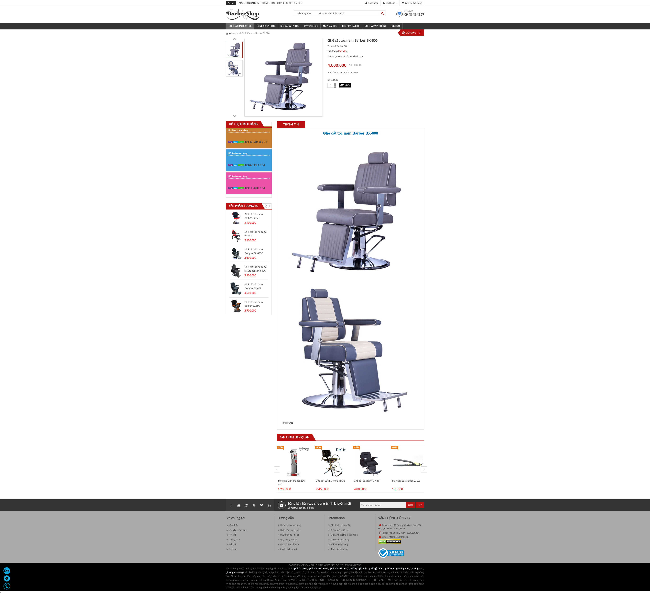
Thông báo (234, 539)
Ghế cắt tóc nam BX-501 (367, 480)
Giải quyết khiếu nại (340, 530)
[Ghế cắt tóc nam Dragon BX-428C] (236, 253)
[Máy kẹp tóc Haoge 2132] (407, 462)
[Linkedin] (269, 505)
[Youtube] (238, 505)
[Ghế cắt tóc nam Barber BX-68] (236, 218)
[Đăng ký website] (391, 553)
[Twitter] (261, 505)
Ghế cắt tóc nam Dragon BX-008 (253, 286)
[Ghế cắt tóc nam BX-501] (369, 462)
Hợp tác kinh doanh (289, 544)
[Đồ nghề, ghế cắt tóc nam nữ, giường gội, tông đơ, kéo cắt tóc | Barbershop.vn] (243, 14)
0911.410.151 (255, 188)
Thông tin (291, 124)
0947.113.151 (255, 165)
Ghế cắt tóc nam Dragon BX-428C (253, 251)
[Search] (382, 13)
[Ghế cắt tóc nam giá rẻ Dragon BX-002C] (236, 270)
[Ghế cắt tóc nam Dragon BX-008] (236, 288)
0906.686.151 (413, 532)
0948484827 (399, 532)
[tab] (291, 124)
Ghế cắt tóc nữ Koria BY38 (330, 480)
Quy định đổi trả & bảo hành (344, 534)
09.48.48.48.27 (414, 14)
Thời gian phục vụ (339, 549)
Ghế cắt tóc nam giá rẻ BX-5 (255, 233)
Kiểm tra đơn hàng (413, 3)
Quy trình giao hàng (289, 534)
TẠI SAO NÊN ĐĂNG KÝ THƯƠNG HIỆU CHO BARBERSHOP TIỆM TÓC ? (270, 3)
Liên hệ (232, 544)
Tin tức (232, 534)
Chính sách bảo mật (340, 525)
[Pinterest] (254, 505)
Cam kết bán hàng (238, 530)
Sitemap (233, 549)
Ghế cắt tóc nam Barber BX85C (253, 303)
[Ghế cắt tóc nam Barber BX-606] (234, 49)
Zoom (318, 112)
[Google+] (246, 505)
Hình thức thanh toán (290, 530)
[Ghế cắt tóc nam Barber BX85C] (236, 305)
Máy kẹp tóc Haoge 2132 (406, 480)
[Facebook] (231, 505)
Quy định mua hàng (340, 539)
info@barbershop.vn (398, 536)
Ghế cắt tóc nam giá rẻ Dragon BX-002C (255, 268)
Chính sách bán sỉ (288, 549)
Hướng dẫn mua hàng (290, 525)
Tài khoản (390, 3)
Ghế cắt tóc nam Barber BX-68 (253, 216)
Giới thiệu (233, 525)
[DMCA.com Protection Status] (389, 541)
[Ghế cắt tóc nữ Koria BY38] (331, 462)
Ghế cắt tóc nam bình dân (350, 56)
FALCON (344, 46)
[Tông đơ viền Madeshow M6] (293, 462)
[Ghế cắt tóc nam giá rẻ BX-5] (236, 235)
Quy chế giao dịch (288, 539)
